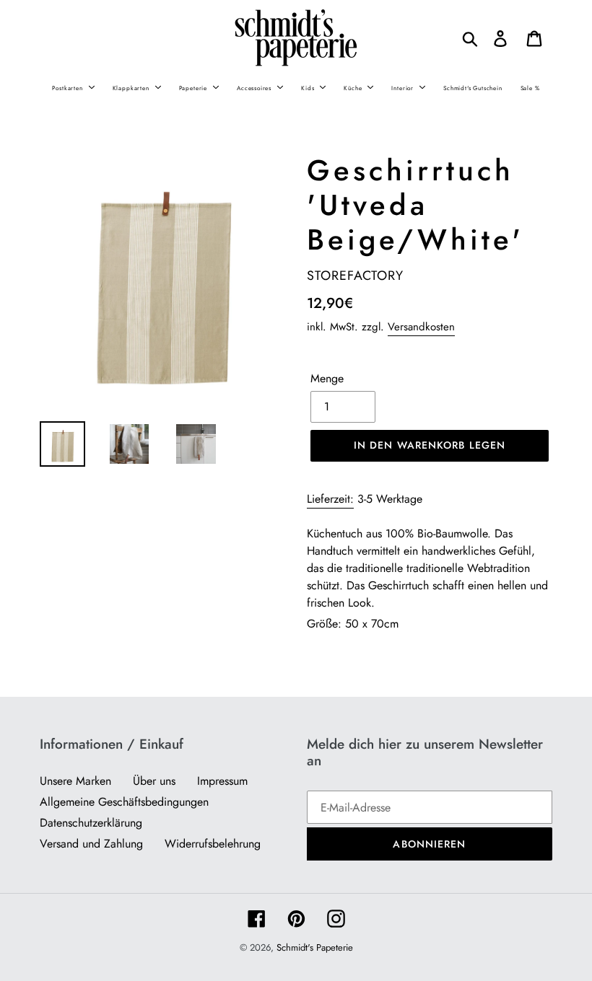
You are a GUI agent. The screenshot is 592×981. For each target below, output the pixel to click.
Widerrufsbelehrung (213, 843)
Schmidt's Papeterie (315, 947)
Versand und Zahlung (91, 843)
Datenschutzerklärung (91, 822)
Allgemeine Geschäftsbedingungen (124, 801)
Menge (327, 378)
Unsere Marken (75, 781)
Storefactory (355, 275)
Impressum (222, 781)
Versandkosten (421, 327)
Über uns (154, 781)
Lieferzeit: (330, 498)
